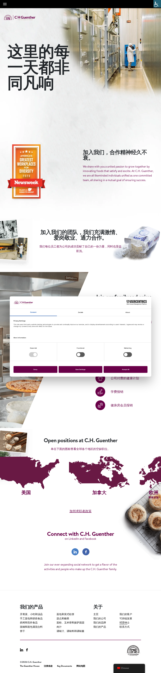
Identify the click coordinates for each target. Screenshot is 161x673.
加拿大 (99, 492)
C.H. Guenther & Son (22, 17)
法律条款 (48, 666)
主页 (95, 614)
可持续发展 (125, 618)
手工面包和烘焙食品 (31, 618)
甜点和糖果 (63, 618)
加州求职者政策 (80, 511)
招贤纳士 (124, 622)
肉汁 (59, 626)
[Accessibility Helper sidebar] (157, 4)
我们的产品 (99, 626)
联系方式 (124, 626)
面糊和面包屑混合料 (31, 626)
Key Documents (64, 666)
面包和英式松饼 (65, 614)
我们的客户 (125, 614)
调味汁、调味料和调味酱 (70, 631)
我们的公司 (99, 618)
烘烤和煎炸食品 (29, 622)
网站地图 (80, 666)
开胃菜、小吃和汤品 (31, 614)
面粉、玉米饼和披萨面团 (70, 622)
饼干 (22, 631)
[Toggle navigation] (5, 4)
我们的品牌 (99, 622)
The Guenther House (29, 666)
